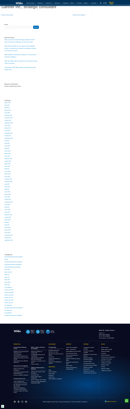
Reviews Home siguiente (79, 15)
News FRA (7, 269)
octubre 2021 (8, 199)
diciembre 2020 (8, 214)
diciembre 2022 (8, 179)
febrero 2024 (8, 153)
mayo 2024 (7, 146)
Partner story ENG (9, 292)
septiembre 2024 (9, 138)
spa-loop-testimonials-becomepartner (14, 307)
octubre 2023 (8, 161)
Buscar (6, 24)
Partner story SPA (9, 300)
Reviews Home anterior (6, 15)
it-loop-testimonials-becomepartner (13, 264)
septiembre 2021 (9, 202)
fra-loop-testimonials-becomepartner (13, 261)
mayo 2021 (7, 204)
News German (8, 272)
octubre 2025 (8, 120)
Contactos (79, 3)
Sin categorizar (8, 287)
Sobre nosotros (104, 347)
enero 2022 (7, 197)
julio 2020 (7, 222)
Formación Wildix (88, 361)
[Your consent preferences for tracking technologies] (2, 406)
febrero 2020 (8, 230)
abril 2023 (7, 168)
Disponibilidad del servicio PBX (73, 351)
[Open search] (100, 3)
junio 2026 (7, 105)
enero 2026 (7, 112)
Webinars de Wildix (88, 367)
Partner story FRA (9, 295)
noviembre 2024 (8, 133)
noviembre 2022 (8, 181)
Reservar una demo (106, 361)
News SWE (7, 282)
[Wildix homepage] (19, 3)
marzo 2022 (7, 191)
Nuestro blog (69, 365)
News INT (7, 274)
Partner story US (9, 302)
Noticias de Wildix (105, 351)
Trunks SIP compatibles (71, 347)
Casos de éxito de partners (90, 373)
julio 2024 (7, 140)
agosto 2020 (8, 219)
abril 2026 (7, 107)
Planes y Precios (105, 364)
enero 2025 (7, 130)
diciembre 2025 (8, 115)
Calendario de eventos (106, 359)
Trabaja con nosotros (106, 362)
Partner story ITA (9, 297)
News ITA (7, 277)
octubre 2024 (8, 135)
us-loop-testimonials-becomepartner (13, 315)
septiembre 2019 (9, 240)
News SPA (7, 279)
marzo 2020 (7, 227)
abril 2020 (7, 225)
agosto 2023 (8, 163)
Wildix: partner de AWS (106, 349)
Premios (103, 366)
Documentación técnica (71, 353)
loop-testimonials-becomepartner (13, 267)
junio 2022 (7, 184)
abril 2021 (7, 207)
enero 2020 (7, 232)
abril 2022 (7, 189)
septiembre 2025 (9, 123)
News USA (7, 284)
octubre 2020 (8, 217)
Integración (66, 3)
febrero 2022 (8, 194)
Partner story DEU (9, 289)
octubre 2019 (8, 237)
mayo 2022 (7, 186)
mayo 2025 (7, 125)
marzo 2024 (7, 151)
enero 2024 (7, 156)
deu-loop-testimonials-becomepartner (14, 256)
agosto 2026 (8, 102)
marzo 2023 (7, 171)
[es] (17, 331)
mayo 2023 (7, 166)
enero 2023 (7, 176)
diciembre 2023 (8, 158)
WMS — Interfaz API (71, 349)
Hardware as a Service (89, 371)
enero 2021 (7, 212)
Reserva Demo (111, 3)
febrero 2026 (8, 110)
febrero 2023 (8, 174)
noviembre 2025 (8, 117)
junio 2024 (7, 143)
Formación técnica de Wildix (90, 365)
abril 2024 (7, 148)
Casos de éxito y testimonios (108, 357)
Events (6, 259)
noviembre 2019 (8, 235)
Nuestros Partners (105, 355)
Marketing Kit (87, 369)
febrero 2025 (8, 128)
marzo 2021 (7, 209)
